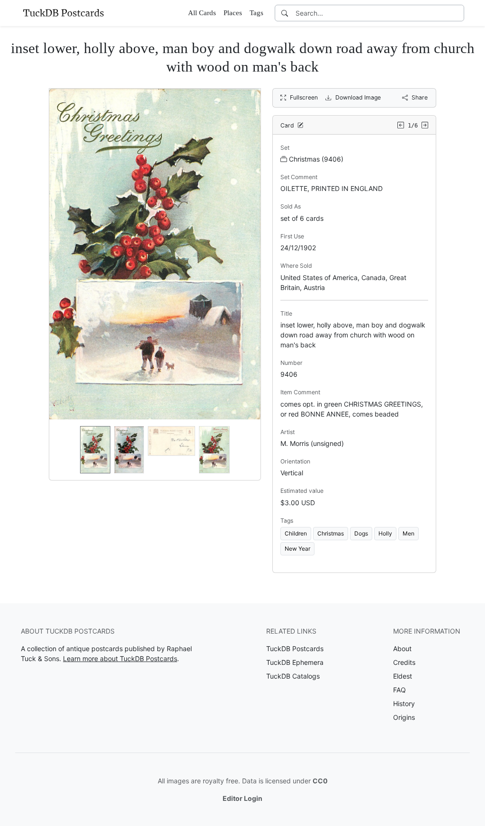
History (404, 703)
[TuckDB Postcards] (63, 13)
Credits (404, 662)
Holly (385, 533)
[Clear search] (457, 13)
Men (408, 533)
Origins (404, 717)
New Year (297, 548)
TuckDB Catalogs (293, 676)
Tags (256, 13)
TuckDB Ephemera (294, 662)
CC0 (320, 781)
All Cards (202, 13)
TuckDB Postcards (294, 648)
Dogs (361, 533)
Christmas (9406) (316, 159)
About (402, 648)
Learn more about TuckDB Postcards (120, 658)
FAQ (399, 690)
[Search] (284, 13)
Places (233, 13)
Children (296, 533)
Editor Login (242, 798)
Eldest (402, 676)
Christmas (330, 533)
